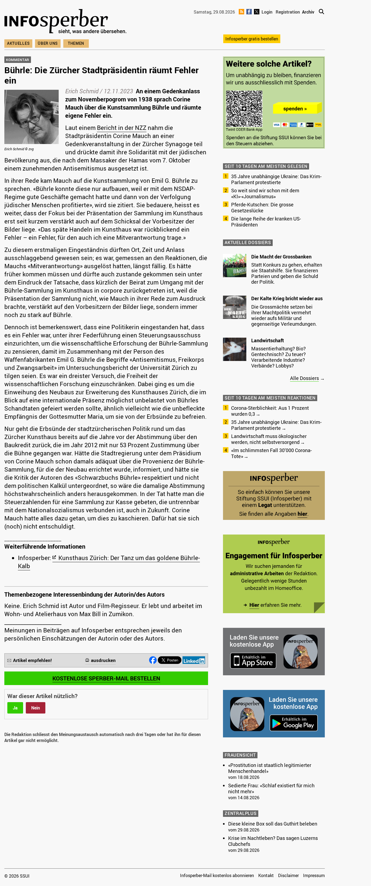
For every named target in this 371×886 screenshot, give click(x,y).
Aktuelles (18, 43)
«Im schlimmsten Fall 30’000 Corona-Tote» (271, 453)
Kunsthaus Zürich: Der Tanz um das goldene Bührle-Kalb (109, 562)
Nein (35, 708)
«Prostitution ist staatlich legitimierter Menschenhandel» (269, 768)
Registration (288, 12)
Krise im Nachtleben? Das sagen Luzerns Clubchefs (273, 841)
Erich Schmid (82, 91)
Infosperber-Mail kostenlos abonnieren (217, 875)
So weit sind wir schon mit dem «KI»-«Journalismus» (265, 193)
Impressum (314, 875)
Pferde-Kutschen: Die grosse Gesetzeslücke (262, 207)
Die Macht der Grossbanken (281, 256)
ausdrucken (103, 660)
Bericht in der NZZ (121, 128)
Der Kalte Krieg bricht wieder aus (287, 298)
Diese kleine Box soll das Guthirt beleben (272, 823)
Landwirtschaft (267, 340)
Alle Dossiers (304, 378)
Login (267, 12)
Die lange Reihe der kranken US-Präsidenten (266, 221)
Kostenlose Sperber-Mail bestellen (106, 678)
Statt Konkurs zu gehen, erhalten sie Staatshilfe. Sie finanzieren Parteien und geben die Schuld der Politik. (286, 273)
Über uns (48, 43)
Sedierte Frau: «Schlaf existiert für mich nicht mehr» (271, 788)
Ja (15, 708)
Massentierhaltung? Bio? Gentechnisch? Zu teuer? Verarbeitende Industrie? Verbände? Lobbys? (278, 357)
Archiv (308, 12)
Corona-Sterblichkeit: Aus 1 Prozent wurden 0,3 (270, 411)
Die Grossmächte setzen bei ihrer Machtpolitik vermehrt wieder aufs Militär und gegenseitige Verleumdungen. (284, 315)
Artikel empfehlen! (32, 660)
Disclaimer (288, 875)
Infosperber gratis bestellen (251, 39)
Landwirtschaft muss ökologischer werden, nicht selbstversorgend (269, 439)
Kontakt (266, 875)
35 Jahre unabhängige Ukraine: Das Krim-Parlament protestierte (276, 179)
